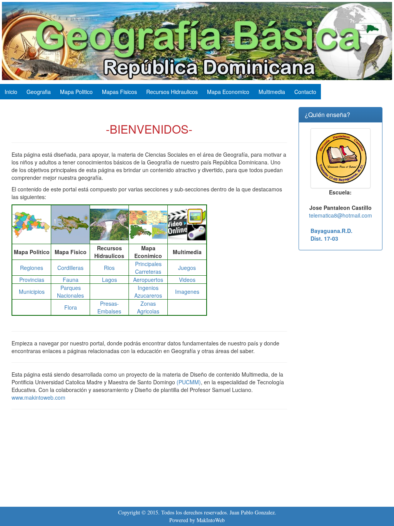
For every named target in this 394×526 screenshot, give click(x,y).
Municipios (32, 291)
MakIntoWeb (211, 520)
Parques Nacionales (70, 291)
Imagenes (187, 291)
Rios (109, 267)
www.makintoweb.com (38, 397)
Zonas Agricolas (148, 307)
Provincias (31, 279)
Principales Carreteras (148, 267)
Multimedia (272, 91)
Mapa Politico (76, 91)
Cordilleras (70, 267)
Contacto (305, 91)
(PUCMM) (189, 382)
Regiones (31, 267)
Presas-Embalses (109, 307)
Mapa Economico (228, 91)
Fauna (70, 279)
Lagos (109, 279)
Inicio (11, 91)
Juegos (187, 267)
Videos (187, 279)
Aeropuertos (148, 279)
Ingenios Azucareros (148, 291)
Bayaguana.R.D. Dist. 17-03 (331, 234)
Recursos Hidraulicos (172, 91)
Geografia (39, 91)
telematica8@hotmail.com (340, 215)
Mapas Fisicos (119, 91)
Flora (70, 307)
